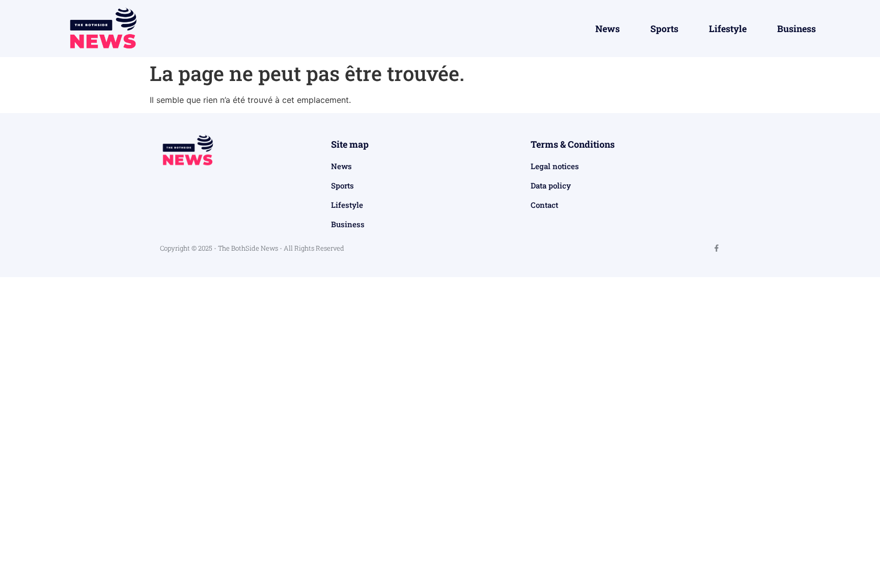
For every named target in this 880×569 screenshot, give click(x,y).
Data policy (551, 185)
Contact (544, 205)
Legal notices (555, 166)
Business (796, 28)
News (607, 28)
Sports (664, 28)
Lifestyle (728, 28)
